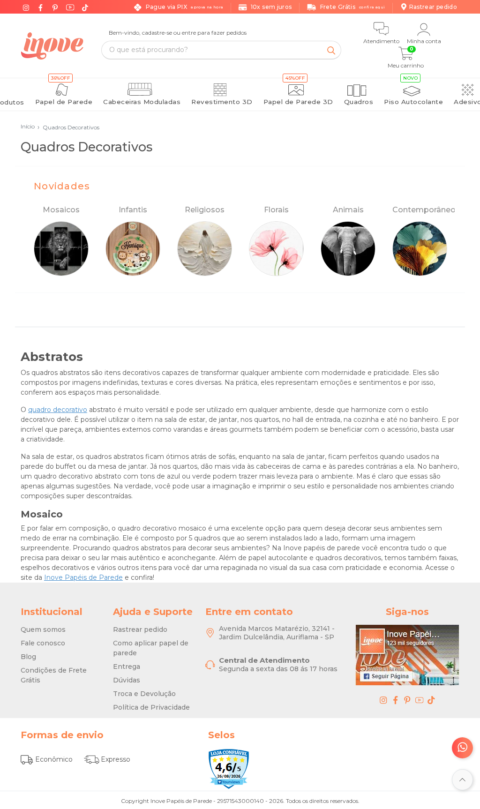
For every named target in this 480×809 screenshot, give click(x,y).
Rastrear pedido (140, 629)
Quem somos (43, 629)
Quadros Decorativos (68, 127)
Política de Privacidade (151, 707)
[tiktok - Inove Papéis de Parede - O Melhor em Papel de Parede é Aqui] (431, 699)
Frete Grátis (352, 6)
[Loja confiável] (228, 768)
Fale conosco (43, 643)
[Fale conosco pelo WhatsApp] (462, 747)
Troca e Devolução (144, 693)
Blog (28, 656)
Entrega (126, 666)
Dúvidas (126, 680)
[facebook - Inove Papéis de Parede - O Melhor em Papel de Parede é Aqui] (395, 699)
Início (28, 126)
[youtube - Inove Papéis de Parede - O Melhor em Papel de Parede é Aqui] (419, 699)
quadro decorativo (57, 409)
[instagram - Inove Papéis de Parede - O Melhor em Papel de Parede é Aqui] (383, 699)
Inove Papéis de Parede (83, 577)
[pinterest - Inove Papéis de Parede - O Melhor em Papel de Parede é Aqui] (407, 699)
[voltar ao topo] (462, 779)
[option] (61, 241)
